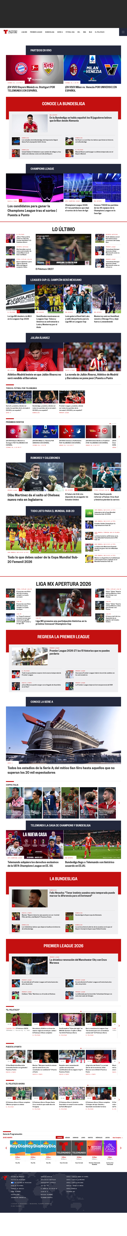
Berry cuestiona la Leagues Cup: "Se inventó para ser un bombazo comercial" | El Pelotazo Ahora (97, 1030)
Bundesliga (49, 32)
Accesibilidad (15, 1194)
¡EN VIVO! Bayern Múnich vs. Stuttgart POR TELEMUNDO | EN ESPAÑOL (17, 442)
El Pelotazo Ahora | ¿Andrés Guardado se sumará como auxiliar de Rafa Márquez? (71, 1104)
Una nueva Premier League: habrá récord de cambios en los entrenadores (95, 674)
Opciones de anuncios (17, 1176)
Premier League (36, 32)
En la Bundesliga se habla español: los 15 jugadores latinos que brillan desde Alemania (81, 119)
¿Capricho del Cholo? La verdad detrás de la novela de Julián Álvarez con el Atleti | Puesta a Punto (97, 1068)
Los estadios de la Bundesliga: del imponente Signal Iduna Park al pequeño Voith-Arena (40, 141)
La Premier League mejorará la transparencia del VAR (94, 685)
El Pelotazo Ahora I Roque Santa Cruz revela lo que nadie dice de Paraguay (44, 1104)
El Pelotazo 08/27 (43, 236)
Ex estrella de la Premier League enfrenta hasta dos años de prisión (40, 983)
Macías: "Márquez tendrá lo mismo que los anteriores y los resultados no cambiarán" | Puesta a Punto (45, 1068)
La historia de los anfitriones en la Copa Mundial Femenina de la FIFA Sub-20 (106, 537)
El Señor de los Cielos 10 (49, 1188)
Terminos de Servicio (17, 1188)
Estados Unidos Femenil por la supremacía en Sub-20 (104, 524)
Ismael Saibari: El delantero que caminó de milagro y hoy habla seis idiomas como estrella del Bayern (41, 153)
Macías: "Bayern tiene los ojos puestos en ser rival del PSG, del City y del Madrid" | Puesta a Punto (40, 916)
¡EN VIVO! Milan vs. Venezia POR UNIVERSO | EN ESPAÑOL (43, 441)
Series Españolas (71, 1188)
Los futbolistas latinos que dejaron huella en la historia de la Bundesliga (41, 928)
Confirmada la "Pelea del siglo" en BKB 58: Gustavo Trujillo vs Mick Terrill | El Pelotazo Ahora (71, 1030)
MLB (90, 32)
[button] (63, 249)
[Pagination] (110, 423)
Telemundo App (70, 1191)
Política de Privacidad (18, 1179)
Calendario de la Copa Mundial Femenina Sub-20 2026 (104, 513)
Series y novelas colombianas (75, 1179)
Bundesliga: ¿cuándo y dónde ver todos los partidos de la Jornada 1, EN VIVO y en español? (44, 408)
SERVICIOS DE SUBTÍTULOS (48, 1179)
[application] (63, 249)
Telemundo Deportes (46, 1197)
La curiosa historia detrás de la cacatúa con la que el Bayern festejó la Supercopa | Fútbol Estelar (93, 928)
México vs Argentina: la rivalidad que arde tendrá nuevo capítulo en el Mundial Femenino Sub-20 (107, 559)
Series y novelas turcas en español (77, 1176)
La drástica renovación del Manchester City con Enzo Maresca (78, 961)
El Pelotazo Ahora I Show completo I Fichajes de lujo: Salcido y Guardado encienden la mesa (98, 1104)
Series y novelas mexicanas (74, 1182)
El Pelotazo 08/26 (17, 1028)
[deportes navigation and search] (123, 32)
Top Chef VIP (45, 1185)
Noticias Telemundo (46, 1194)
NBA (84, 32)
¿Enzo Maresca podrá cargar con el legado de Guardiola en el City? (41, 686)
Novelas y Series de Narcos (74, 1185)
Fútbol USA (70, 32)
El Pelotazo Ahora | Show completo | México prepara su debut (18, 1103)
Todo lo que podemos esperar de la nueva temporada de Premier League (41, 674)
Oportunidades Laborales (48, 1182)
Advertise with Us (46, 1176)
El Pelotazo (99, 32)
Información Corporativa (18, 1197)
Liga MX (24, 32)
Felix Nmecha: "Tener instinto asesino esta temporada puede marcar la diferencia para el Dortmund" (82, 894)
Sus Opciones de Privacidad (22, 1182)
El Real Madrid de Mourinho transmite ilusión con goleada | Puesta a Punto (16, 1067)
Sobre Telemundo (16, 1191)
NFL (78, 32)
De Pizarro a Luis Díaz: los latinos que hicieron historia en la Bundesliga (94, 141)
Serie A (60, 32)
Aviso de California (17, 1185)
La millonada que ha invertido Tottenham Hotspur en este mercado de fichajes (93, 995)
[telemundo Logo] (5, 1178)
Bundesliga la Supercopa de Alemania (88, 915)
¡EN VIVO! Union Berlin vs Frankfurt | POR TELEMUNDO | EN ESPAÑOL (98, 441)
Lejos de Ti (44, 1191)
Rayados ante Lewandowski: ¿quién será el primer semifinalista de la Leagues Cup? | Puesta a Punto (71, 1068)
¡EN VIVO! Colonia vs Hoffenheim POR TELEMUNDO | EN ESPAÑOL (70, 441)
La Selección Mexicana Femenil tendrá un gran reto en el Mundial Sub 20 (106, 548)
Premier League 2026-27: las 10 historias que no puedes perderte (80, 652)
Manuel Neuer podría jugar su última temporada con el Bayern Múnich (94, 153)
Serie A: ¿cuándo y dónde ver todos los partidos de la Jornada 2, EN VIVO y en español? (18, 408)
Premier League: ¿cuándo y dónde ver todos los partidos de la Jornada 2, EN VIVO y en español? (71, 408)
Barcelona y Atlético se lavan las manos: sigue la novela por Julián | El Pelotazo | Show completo (44, 1030)
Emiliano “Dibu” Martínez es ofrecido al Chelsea (38, 994)
